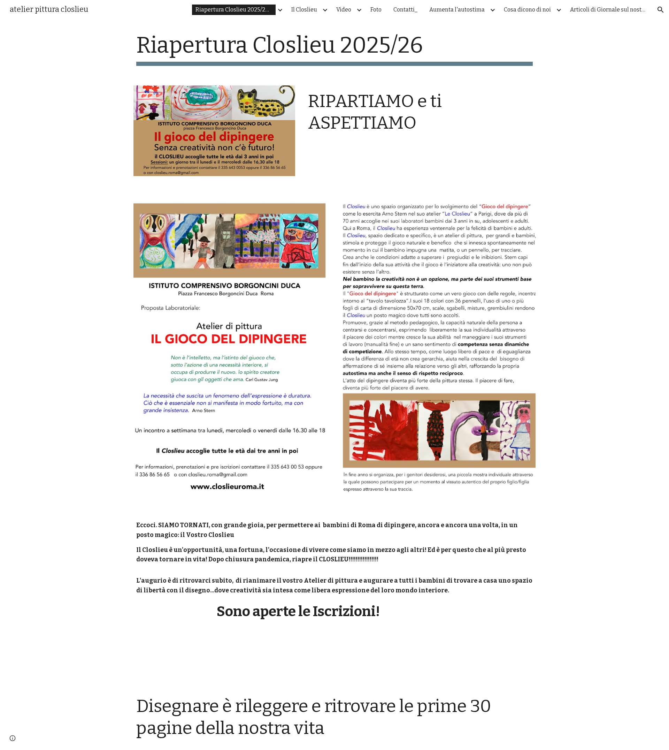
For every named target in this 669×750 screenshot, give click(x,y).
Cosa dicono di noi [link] (527, 9)
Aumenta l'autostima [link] (457, 9)
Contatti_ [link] (405, 9)
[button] (660, 9)
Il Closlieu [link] (304, 9)
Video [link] (343, 9)
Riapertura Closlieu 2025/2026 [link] (235, 9)
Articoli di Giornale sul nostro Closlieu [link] (610, 9)
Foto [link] (376, 9)
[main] (334, 49)
